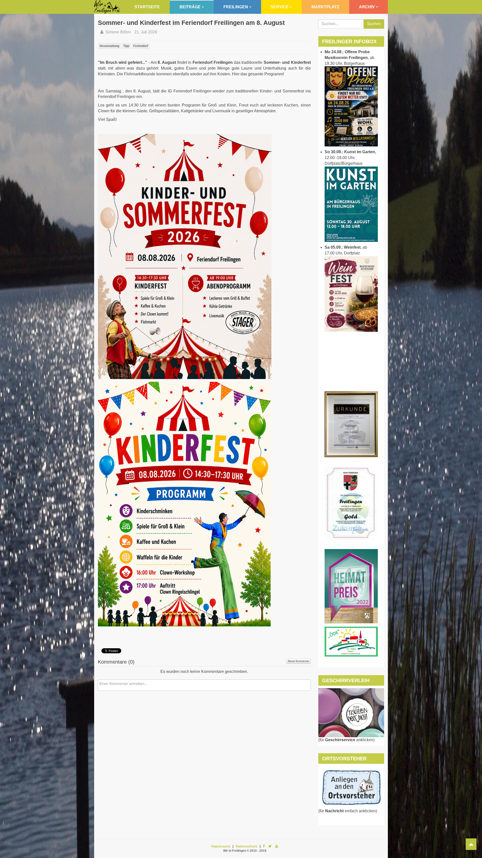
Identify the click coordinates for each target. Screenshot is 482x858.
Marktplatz (325, 7)
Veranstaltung (109, 46)
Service (280, 7)
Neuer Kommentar (298, 661)
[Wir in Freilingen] (107, 7)
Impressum (220, 846)
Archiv (367, 7)
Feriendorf (140, 46)
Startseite (147, 7)
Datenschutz (246, 846)
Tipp (126, 46)
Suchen (374, 24)
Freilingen (235, 7)
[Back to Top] (471, 844)
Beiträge (190, 7)
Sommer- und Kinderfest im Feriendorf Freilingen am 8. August (191, 22)
